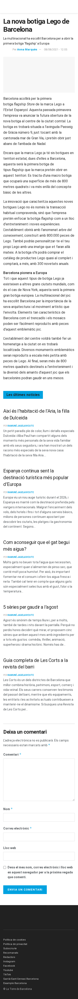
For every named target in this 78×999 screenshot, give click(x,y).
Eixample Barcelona (15, 983)
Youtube (8, 970)
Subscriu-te (10, 948)
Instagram (9, 961)
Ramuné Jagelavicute (21, 426)
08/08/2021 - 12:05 (55, 49)
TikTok (7, 974)
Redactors (9, 957)
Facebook (9, 965)
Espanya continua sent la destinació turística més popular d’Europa (35, 477)
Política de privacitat (15, 944)
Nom (8, 809)
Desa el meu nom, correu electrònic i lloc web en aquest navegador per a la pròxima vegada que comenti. (40, 872)
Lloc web (9, 848)
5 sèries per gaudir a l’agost (30, 607)
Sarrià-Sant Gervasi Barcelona (21, 978)
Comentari (12, 754)
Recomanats (10, 952)
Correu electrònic (17, 828)
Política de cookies (14, 939)
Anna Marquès (27, 49)
